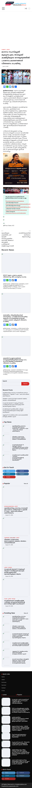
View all (26, 483)
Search (5, 381)
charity (4, 49)
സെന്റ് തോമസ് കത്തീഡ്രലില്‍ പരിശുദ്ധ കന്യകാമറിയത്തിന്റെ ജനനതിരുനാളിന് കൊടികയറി (13, 410)
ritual (13, 599)
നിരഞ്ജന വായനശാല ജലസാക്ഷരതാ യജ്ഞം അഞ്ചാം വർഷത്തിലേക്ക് (19, 438)
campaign (6, 537)
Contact (4, 688)
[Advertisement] (16, 28)
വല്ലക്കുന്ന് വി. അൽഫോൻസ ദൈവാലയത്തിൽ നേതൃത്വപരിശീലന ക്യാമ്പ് (20, 653)
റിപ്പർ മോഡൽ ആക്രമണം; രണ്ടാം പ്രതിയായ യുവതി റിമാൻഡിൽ (19, 736)
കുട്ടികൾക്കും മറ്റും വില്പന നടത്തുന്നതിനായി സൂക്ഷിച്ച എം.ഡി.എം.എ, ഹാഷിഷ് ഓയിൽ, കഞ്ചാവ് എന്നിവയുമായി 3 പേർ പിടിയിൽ (21, 752)
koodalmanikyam (9, 506)
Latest (8, 49)
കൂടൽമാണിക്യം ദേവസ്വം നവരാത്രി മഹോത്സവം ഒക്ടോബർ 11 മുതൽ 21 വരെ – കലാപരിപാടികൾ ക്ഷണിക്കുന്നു (16, 394)
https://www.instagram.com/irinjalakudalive (16, 213)
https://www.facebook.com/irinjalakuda (15, 201)
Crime (3, 690)
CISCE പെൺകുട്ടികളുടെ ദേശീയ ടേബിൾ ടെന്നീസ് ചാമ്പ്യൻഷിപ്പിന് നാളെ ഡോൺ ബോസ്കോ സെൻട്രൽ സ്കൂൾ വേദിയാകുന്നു (21, 710)
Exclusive (12, 537)
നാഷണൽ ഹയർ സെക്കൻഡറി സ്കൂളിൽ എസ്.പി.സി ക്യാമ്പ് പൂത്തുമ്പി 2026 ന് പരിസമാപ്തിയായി (20, 701)
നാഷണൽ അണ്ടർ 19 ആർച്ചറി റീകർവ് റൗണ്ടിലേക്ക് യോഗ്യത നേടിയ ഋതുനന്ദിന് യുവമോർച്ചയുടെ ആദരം (13, 404)
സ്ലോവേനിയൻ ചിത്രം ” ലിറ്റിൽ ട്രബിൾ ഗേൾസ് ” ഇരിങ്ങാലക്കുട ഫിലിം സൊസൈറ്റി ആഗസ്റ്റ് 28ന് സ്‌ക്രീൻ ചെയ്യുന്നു (20, 728)
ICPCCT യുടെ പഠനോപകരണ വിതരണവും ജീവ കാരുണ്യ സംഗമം (14, 276)
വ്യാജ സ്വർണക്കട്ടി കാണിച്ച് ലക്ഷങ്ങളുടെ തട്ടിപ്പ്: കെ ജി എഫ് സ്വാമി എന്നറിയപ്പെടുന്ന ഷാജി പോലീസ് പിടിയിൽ (20, 762)
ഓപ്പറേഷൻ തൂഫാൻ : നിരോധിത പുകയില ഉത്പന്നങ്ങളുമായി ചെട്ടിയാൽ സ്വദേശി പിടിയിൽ (21, 743)
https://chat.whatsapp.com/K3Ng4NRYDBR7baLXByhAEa (19, 207)
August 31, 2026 (9, 515)
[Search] (29, 8)
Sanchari (4, 685)
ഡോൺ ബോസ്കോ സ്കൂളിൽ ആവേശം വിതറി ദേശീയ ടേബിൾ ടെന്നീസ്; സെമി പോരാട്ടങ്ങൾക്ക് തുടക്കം (20, 661)
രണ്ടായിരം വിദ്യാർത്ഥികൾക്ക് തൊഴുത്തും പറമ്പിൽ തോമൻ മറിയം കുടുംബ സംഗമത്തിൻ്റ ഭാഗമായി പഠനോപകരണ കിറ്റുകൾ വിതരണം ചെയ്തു (15, 318)
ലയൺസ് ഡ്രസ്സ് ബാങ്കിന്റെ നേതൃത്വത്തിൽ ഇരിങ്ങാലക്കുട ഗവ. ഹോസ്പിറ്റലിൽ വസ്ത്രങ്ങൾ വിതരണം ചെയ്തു (15, 361)
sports (10, 567)
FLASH (5, 599)
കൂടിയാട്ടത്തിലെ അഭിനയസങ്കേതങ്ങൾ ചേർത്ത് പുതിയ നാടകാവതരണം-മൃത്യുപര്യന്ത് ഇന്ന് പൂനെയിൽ (20, 719)
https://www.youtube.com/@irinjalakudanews (16, 210)
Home (3, 677)
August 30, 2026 (9, 576)
